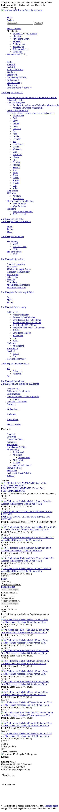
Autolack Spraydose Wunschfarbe (28, 108)
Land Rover (18, 144)
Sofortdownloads (20, 49)
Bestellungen (18, 46)
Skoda (15, 172)
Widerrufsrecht (7, 793)
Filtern (4, 579)
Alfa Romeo (18, 115)
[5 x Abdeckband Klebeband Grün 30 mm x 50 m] (24, 548)
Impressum (6, 778)
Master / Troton (19, 246)
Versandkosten (51, 806)
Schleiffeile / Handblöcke (18, 391)
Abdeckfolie (12, 348)
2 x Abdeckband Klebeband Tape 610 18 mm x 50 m (25, 736)
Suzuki (16, 180)
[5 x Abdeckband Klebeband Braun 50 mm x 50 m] (25, 661)
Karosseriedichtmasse (16, 359)
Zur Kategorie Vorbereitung (13, 307)
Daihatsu (17, 128)
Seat (14, 170)
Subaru (16, 178)
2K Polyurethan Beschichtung (20, 201)
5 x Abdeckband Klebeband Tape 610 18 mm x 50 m (25, 725)
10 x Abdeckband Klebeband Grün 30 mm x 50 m (27, 559)
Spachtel (11, 351)
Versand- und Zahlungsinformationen (18, 795)
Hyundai (16, 139)
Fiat (14, 131)
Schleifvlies (18, 335)
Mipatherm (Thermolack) (18, 285)
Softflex (16, 330)
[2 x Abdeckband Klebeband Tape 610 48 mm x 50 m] (26, 702)
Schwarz (11, 279)
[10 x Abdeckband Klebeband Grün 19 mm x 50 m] (25, 537)
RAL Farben (12, 190)
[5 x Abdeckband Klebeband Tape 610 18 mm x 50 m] (26, 723)
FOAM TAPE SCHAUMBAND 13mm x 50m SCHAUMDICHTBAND (22, 489)
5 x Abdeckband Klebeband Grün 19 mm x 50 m (26, 502)
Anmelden (18, 33)
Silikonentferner (14, 251)
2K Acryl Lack (19, 214)
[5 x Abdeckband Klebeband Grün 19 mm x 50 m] (24, 501)
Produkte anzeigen (10, 590)
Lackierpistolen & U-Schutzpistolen (23, 396)
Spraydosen (12, 444)
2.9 (7, 598)
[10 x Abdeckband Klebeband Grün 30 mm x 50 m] (25, 558)
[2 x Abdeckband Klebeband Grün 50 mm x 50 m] (24, 568)
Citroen (16, 123)
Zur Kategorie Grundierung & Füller (17, 292)
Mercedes (17, 149)
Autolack (17, 196)
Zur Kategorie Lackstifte (12, 219)
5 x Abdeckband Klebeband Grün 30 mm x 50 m (26, 549)
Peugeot (16, 162)
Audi (15, 118)
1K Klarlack (12, 266)
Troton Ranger (19, 203)
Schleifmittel (12, 312)
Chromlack (12, 282)
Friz (8, 297)
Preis (3, 595)
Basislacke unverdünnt (23, 211)
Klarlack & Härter (15, 439)
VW (14, 185)
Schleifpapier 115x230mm (24, 325)
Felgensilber (12, 277)
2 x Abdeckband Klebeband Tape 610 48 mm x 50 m (25, 705)
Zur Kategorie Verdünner (12, 236)
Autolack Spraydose (16, 102)
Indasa (15, 340)
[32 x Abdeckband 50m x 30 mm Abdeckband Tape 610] (27, 527)
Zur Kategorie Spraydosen (13, 259)
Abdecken (11, 343)
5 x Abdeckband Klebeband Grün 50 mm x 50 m (23, 643)
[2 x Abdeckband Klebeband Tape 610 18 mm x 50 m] (26, 733)
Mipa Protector (19, 206)
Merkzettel (17, 51)
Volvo (15, 188)
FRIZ (9, 231)
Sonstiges (11, 404)
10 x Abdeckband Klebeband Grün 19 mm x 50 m (27, 538)
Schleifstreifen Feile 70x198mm (27, 320)
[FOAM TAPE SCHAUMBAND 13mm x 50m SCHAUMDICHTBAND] (29, 485)
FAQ (3, 801)
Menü (9, 17)
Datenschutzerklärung (11, 790)
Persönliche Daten (21, 39)
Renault (16, 167)
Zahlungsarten (19, 44)
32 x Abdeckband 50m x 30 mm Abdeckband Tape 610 (29, 528)
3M (8, 368)
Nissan (16, 157)
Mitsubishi (17, 154)
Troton (10, 229)
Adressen (17, 41)
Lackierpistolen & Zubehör (19, 473)
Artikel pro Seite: (9, 609)
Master (16, 353)
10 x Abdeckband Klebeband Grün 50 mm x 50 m (24, 653)
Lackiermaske (13, 388)
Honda (16, 136)
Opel (15, 159)
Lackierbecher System (17, 401)
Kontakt (10, 475)
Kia (14, 141)
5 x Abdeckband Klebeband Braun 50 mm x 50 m (23, 663)
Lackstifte (11, 436)
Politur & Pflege (14, 468)
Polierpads (17, 371)
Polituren (17, 373)
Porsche (16, 165)
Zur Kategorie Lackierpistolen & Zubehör (20, 384)
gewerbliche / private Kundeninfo (16, 798)
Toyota (16, 183)
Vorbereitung (13, 449)
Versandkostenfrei (9, 601)
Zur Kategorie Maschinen (12, 381)
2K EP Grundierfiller (16, 287)
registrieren (32, 33)
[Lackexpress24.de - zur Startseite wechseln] (21, 10)
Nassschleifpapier (20, 314)
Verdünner (11, 442)
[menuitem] (32, 17)
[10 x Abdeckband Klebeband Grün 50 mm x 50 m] (25, 650)
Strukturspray (13, 274)
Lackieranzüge (13, 394)
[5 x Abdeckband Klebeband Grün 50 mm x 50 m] (24, 640)
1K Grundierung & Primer (19, 269)
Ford (15, 134)
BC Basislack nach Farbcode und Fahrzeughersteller (30, 113)
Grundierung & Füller (17, 447)
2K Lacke (11, 193)
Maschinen (12, 470)
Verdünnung (12, 241)
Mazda (16, 146)
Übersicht (17, 36)
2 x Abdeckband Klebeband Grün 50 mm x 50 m (26, 569)
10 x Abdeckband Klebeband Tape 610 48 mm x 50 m (25, 715)
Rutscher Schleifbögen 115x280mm (29, 327)
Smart (15, 175)
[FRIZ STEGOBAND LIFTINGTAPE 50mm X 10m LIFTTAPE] (29, 514)
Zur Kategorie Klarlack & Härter (16, 221)
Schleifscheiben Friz (22, 333)
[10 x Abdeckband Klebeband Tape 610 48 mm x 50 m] (27, 712)
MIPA (9, 226)
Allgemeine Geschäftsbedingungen (17, 788)
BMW (15, 121)
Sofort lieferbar (8, 592)
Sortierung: (6, 581)
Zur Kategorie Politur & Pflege (15, 363)
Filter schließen (8, 587)
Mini (15, 152)
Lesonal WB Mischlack (17, 110)
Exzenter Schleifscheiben (24, 317)
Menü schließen (14, 28)
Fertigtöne (11, 209)
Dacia (15, 126)
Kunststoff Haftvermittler (18, 272)
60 (13, 598)
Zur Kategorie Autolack (12, 92)
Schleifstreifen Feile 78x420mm (27, 322)
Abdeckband (18, 346)
